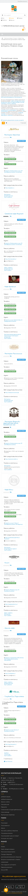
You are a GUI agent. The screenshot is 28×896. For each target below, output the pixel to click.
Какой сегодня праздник (7, 849)
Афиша (12, 20)
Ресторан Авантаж (12, 135)
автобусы (4, 115)
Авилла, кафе (10, 628)
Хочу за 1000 (4, 869)
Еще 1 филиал (8, 761)
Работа (4, 20)
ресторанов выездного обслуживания (11, 97)
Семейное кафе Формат (14, 214)
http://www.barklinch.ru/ (11, 604)
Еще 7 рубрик (7, 615)
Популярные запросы (6, 833)
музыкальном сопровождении (9, 110)
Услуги (15, 38)
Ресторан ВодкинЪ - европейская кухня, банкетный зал (12, 423)
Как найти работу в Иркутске (9, 830)
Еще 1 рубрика (8, 684)
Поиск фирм (4, 823)
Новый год (21, 38)
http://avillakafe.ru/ (10, 673)
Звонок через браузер (10, 159)
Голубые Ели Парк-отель (14, 696)
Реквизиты (4, 807)
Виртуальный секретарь (8, 814)
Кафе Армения (10, 286)
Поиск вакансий (5, 825)
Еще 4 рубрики (8, 401)
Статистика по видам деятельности (11, 809)
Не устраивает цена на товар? (10, 835)
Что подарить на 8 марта (8, 864)
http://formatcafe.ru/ (10, 259)
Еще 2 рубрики (8, 469)
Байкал (3, 846)
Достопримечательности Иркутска (11, 857)
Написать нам (5, 804)
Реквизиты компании (6, 867)
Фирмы (12, 18)
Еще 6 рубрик (7, 550)
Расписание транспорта (8, 851)
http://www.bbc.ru (9, 187)
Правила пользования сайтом (14, 893)
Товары (20, 18)
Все (3, 18)
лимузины (9, 115)
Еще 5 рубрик (7, 270)
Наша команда (5, 812)
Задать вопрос (21, 140)
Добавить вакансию (6, 799)
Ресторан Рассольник (13, 353)
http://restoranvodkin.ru (11, 459)
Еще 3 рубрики (8, 197)
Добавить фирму (5, 796)
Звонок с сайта (5, 801)
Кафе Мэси (9, 490)
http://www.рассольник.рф (12, 392)
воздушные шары (19, 101)
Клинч (7, 563)
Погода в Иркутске (6, 854)
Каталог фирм (8, 38)
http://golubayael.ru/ (10, 744)
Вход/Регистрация (22, 1)
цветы (13, 101)
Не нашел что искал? (6, 838)
